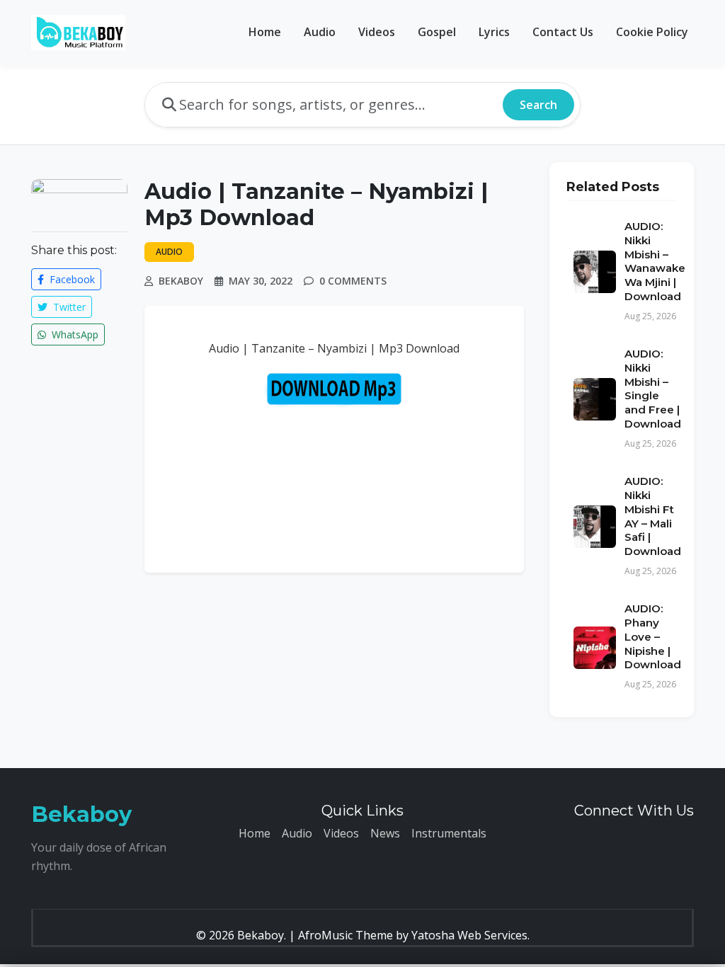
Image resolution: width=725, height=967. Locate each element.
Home (265, 32)
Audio (320, 32)
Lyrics (494, 32)
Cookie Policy (652, 32)
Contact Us (562, 32)
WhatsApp (73, 334)
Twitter (68, 307)
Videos (376, 32)
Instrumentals (448, 833)
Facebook (71, 279)
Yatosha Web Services (469, 935)
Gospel (437, 32)
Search (538, 105)
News (385, 833)
